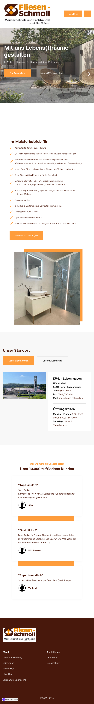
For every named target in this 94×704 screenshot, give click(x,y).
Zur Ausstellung (17, 73)
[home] (27, 14)
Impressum (52, 657)
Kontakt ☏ (73, 14)
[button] (87, 14)
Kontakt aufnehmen (18, 360)
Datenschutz (53, 663)
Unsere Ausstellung (52, 360)
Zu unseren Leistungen (26, 235)
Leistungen (8, 663)
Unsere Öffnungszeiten (51, 73)
